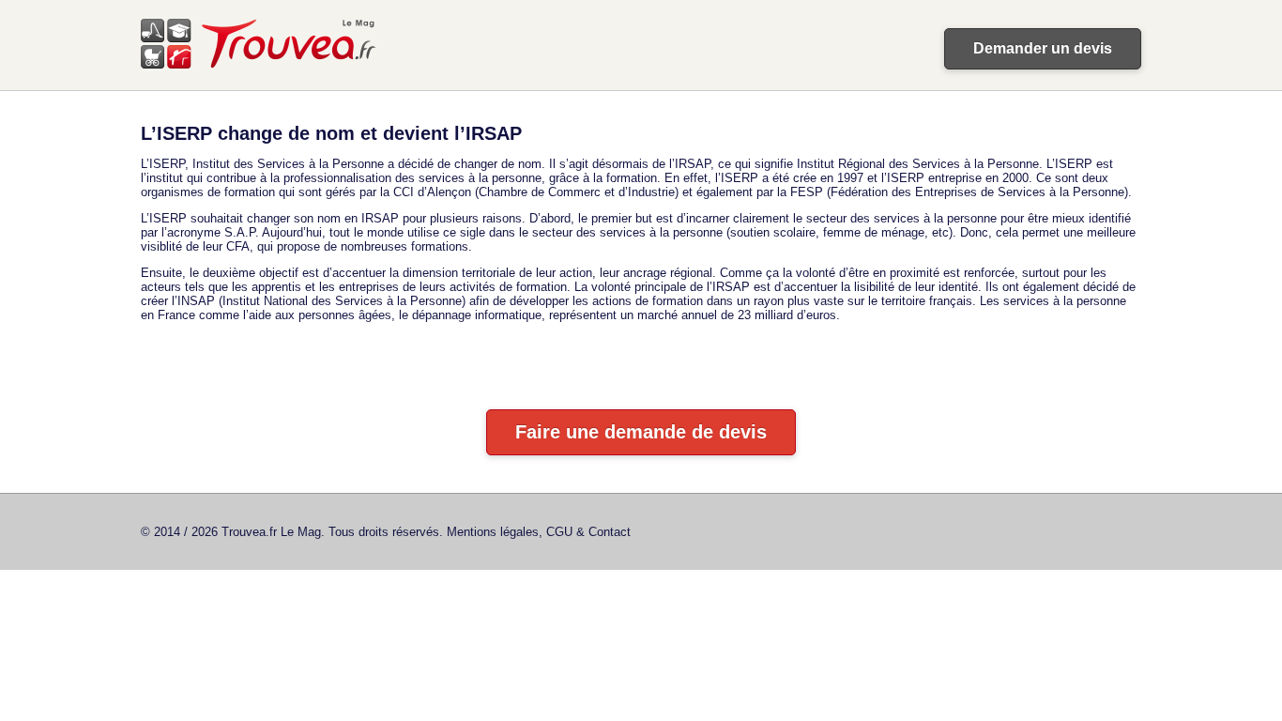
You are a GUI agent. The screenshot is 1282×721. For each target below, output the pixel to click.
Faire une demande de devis (641, 432)
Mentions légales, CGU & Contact (539, 532)
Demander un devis (1042, 48)
